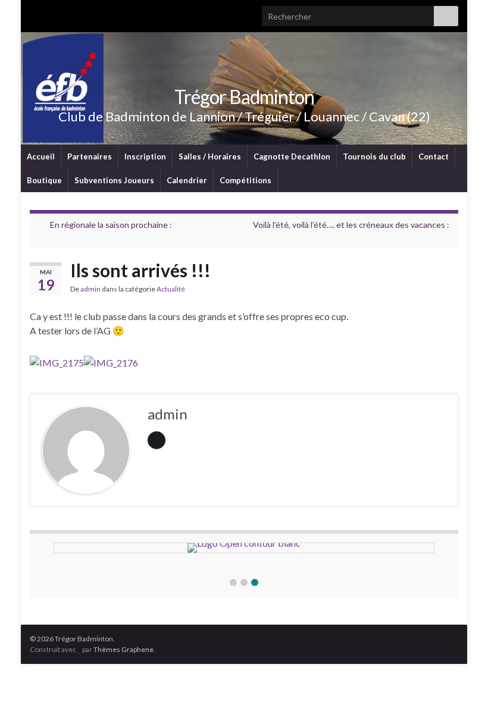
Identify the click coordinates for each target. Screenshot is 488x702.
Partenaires (89, 156)
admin (90, 288)
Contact (433, 156)
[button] (233, 582)
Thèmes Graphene (123, 649)
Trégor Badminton (244, 96)
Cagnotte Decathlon (292, 156)
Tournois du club (374, 156)
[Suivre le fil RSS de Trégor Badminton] (35, 12)
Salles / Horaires (210, 156)
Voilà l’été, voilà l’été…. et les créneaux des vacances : (351, 225)
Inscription (145, 156)
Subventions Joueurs (114, 180)
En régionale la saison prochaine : (111, 225)
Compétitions (245, 180)
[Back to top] (461, 675)
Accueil (41, 156)
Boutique (44, 180)
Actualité (171, 288)
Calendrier (187, 180)
